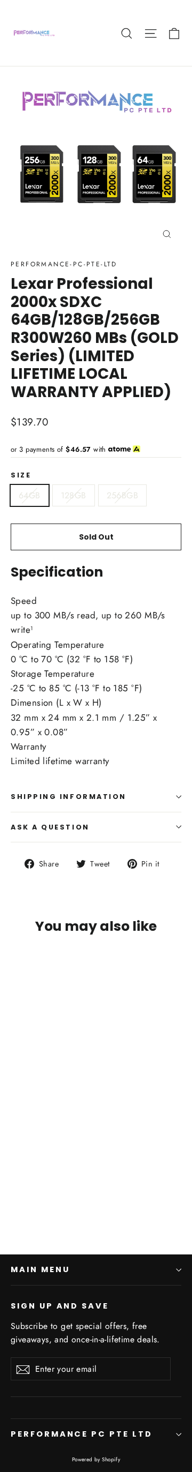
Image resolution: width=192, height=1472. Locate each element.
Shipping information (68, 796)
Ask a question (50, 827)
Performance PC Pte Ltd (82, 1434)
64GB (30, 495)
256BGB (122, 495)
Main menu (40, 1269)
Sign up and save (60, 1306)
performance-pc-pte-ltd (64, 264)
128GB (73, 495)
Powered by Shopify (96, 1459)
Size (21, 475)
